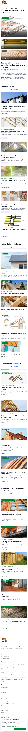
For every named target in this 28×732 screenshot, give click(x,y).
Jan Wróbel (3, 227)
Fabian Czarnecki (4, 203)
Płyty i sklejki (4, 51)
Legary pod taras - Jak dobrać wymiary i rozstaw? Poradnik (14, 674)
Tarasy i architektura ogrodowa (8, 500)
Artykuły (3, 662)
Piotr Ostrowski (4, 104)
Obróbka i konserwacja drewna (8, 715)
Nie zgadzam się (8, 728)
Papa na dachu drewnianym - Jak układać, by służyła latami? (14, 677)
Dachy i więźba (5, 18)
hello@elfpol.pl (6, 658)
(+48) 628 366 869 (6, 656)
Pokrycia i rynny (5, 253)
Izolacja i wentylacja (5, 187)
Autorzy (3, 684)
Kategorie (4, 696)
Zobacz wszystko (14, 89)
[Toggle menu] (25, 2)
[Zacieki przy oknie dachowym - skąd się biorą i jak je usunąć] (14, 44)
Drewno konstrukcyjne (6, 705)
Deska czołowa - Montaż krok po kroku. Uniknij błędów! (13, 664)
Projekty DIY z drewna (6, 211)
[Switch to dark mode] (22, 2)
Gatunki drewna (4, 710)
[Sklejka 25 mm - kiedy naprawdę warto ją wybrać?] (14, 55)
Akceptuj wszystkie (20, 728)
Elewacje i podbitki (5, 717)
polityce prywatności (14, 726)
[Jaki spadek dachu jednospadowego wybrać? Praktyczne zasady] (14, 26)
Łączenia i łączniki (5, 708)
